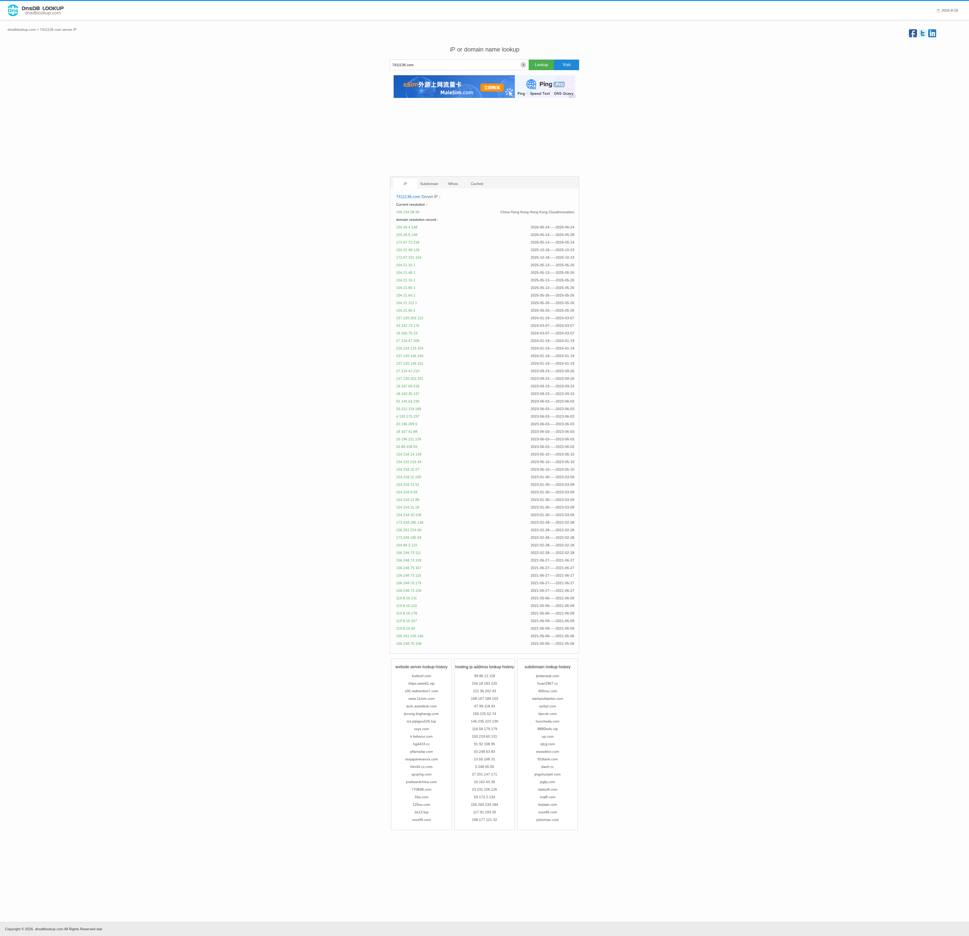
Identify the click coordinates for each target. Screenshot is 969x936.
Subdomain (429, 184)
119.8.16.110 (406, 606)
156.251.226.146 (409, 636)
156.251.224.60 (408, 530)
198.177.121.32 (484, 820)
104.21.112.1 (406, 303)
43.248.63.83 (484, 752)
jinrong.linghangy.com (421, 714)
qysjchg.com (422, 774)
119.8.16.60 (405, 628)
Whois (453, 184)
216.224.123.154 (409, 348)
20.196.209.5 (406, 424)
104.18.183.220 (484, 683)
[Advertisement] (484, 137)
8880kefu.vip (547, 729)
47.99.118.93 (484, 706)
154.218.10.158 (408, 515)
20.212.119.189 (408, 409)
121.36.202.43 (484, 691)
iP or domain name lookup (484, 49)
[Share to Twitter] (923, 33)
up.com (548, 736)
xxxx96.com (421, 820)
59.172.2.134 (484, 797)
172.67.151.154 (408, 257)
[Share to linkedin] (932, 33)
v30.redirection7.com (421, 691)
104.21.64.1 (405, 295)
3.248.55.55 (484, 767)
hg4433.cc (421, 744)
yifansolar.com (421, 752)
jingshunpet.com (547, 774)
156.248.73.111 (408, 553)
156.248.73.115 (408, 575)
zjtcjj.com (547, 744)
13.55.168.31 (484, 759)
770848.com (422, 789)
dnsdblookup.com (22, 30)
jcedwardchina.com (421, 782)
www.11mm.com (422, 699)
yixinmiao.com (547, 820)
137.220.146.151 (409, 363)
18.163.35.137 (407, 394)
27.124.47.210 (407, 371)
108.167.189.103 (484, 699)
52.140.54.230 (407, 401)
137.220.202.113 (409, 318)
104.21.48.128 (407, 250)
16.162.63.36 (484, 782)
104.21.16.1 (405, 280)
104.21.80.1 (405, 288)
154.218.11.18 (407, 507)
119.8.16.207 (406, 621)
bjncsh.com (548, 714)
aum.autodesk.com (421, 706)
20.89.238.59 (406, 447)
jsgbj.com (547, 782)
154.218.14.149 (408, 454)
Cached (477, 184)
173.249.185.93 (408, 538)
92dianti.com (547, 759)
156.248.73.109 (408, 560)
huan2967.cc (547, 683)
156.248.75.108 (408, 643)
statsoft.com (547, 789)
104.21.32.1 (405, 265)
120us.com (421, 805)
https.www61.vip (422, 683)
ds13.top (421, 812)
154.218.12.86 (407, 500)
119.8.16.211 (406, 598)
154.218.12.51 (407, 485)
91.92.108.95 (484, 744)
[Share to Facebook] (913, 33)
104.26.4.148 (406, 227)
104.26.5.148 (406, 235)
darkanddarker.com (547, 699)
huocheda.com (547, 721)
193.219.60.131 (484, 736)
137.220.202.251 (409, 379)
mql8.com (547, 797)
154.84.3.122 (406, 545)
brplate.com (547, 805)
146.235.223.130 (484, 721)
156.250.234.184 (484, 805)
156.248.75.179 (408, 583)
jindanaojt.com (547, 676)
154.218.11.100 (408, 477)
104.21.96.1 (405, 310)
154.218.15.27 (407, 469)
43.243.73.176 (407, 326)
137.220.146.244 (409, 356)
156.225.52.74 (484, 714)
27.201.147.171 (484, 774)
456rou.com (547, 691)
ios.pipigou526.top (421, 721)
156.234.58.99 (407, 212)
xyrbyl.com (547, 706)
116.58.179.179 (484, 729)
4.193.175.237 (407, 416)
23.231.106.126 (484, 789)
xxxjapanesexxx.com (421, 759)
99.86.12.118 (484, 676)
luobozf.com (421, 676)
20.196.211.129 (408, 439)
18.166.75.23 (406, 333)
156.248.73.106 (408, 591)
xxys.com (421, 729)
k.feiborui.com (421, 736)
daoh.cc (547, 767)
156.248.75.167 (408, 568)
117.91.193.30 (484, 812)
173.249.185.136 (409, 522)
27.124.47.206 (407, 341)
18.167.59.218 (407, 386)
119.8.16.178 (406, 613)
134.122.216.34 (408, 462)
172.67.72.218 (407, 242)
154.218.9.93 (406, 492)
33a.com (421, 797)
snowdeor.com (547, 752)
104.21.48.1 (405, 273)
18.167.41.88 (406, 432)
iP (405, 184)
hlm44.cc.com (421, 767)
